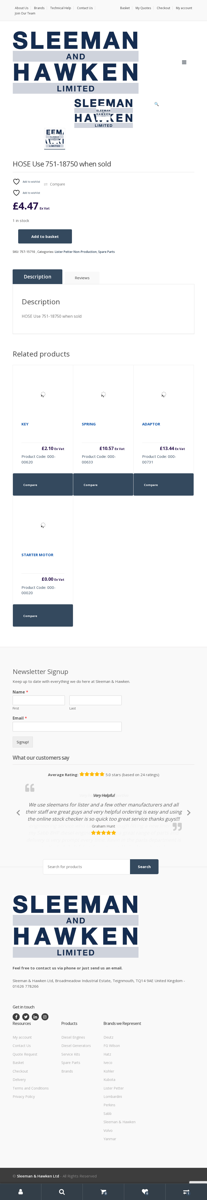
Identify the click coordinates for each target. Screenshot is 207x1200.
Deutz (108, 1067)
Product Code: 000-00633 (103, 442)
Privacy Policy (24, 1127)
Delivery (19, 1110)
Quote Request (25, 1084)
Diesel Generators (76, 1076)
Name (20, 692)
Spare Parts (106, 252)
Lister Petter (114, 1118)
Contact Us (85, 8)
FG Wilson (112, 1076)
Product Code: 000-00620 (42, 442)
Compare (57, 184)
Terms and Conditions (31, 1118)
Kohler (109, 1101)
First (16, 708)
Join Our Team (25, 13)
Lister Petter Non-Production (76, 252)
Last (72, 708)
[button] (156, 105)
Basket (125, 8)
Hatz (107, 1084)
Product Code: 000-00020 (42, 573)
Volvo (108, 1161)
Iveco (108, 1093)
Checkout (163, 8)
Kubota (109, 1110)
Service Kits (70, 1084)
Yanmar (110, 1169)
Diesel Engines (73, 1067)
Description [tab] (37, 276)
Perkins (109, 1135)
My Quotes (143, 8)
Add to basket (45, 236)
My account (184, 8)
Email (20, 718)
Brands (39, 8)
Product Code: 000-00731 (163, 442)
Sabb (108, 1144)
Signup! (23, 741)
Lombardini (113, 1127)
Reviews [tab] (82, 277)
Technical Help (60, 8)
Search (144, 897)
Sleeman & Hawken (120, 1152)
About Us (21, 8)
